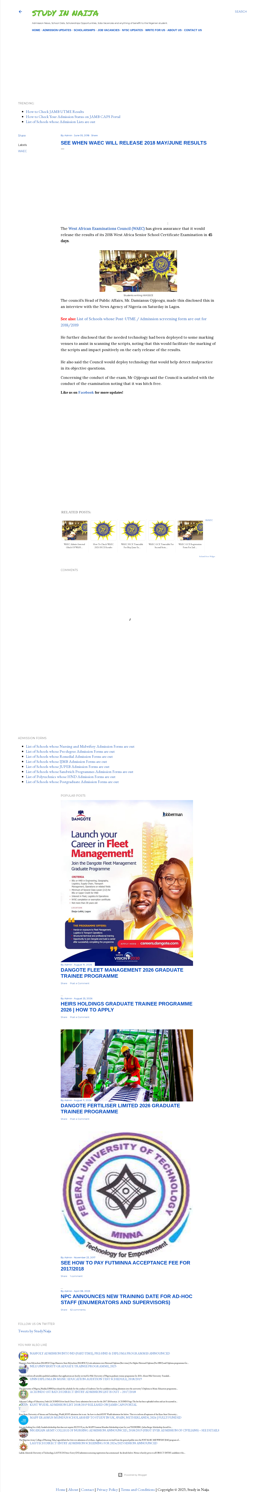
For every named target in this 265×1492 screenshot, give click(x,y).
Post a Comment (79, 983)
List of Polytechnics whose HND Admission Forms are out (70, 776)
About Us (174, 30)
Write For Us (155, 30)
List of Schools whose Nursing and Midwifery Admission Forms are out (80, 746)
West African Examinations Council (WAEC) (106, 228)
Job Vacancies (109, 30)
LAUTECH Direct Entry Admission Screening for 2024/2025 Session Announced (93, 1443)
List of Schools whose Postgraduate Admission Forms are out (72, 781)
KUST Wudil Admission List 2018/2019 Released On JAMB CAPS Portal (83, 1405)
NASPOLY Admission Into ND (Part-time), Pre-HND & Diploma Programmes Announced (100, 1353)
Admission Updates (56, 30)
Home (36, 30)
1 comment (76, 1276)
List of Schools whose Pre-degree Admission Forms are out (70, 751)
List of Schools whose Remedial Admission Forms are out (69, 756)
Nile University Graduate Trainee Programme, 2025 (73, 1366)
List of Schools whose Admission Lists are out (60, 121)
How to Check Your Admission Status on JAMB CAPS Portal (73, 116)
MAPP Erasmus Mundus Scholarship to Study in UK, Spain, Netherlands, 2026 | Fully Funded (105, 1417)
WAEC (22, 151)
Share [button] (22, 135)
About (73, 1489)
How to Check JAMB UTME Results (55, 111)
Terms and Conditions (138, 1489)
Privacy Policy (107, 1489)
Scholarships (84, 30)
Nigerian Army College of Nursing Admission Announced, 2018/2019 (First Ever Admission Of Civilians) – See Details (124, 1430)
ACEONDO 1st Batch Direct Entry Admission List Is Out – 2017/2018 (83, 1392)
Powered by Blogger (135, 1474)
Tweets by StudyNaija (34, 1330)
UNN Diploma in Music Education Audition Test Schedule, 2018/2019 (86, 1379)
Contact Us (193, 30)
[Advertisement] (129, 60)
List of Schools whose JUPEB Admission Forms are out (67, 766)
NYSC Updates (132, 30)
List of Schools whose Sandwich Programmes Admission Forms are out (79, 771)
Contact (87, 1489)
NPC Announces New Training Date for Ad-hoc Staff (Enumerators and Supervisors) (126, 1299)
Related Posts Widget (207, 556)
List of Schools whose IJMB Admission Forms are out (66, 761)
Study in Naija (65, 13)
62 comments (78, 1309)
